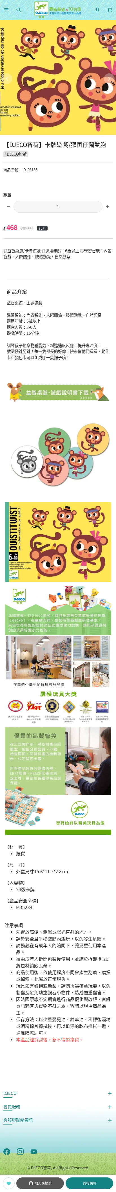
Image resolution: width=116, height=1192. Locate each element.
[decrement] (8, 207)
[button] (6, 10)
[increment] (107, 207)
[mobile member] (97, 10)
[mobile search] (18, 10)
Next (109, 78)
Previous (6, 78)
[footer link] (6, 1151)
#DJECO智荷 (16, 154)
